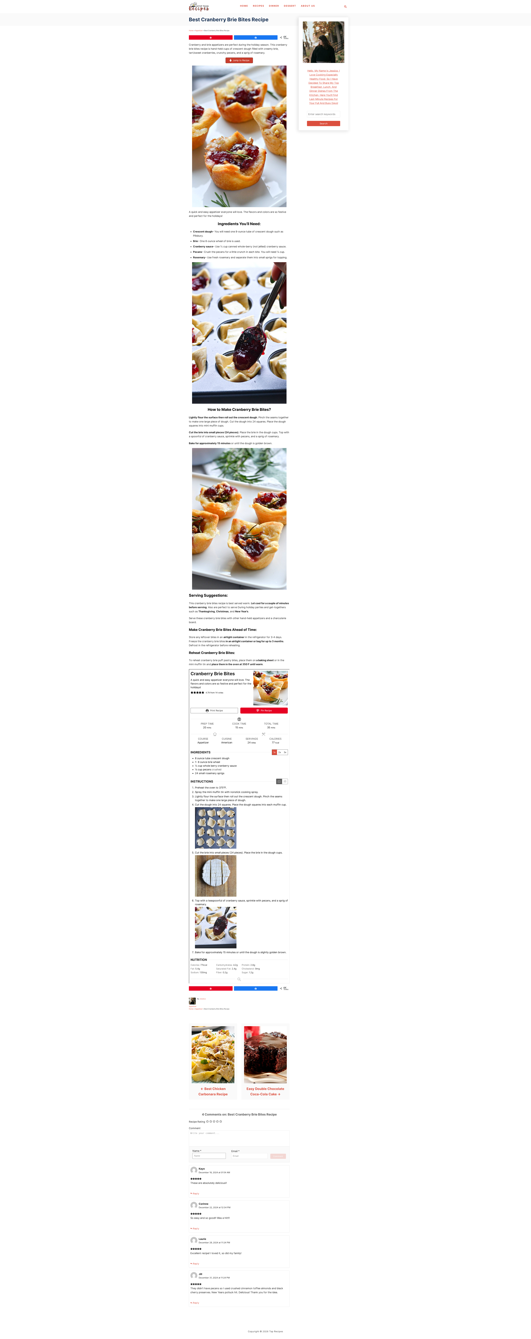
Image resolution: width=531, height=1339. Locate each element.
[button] (192, 692)
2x (279, 752)
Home (191, 30)
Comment (195, 1128)
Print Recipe (216, 710)
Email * (235, 1151)
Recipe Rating (197, 1121)
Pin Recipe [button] (266, 710)
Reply (196, 1193)
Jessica (203, 999)
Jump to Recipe (240, 60)
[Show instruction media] (279, 781)
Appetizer (199, 30)
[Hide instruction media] (285, 781)
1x (274, 752)
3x (285, 752)
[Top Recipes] (198, 6)
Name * (196, 1150)
